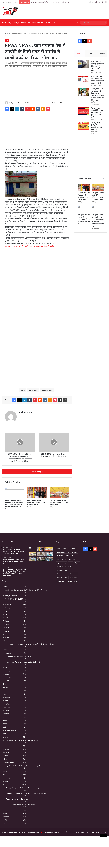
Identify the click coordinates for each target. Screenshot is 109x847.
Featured (6, 621)
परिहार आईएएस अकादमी (9, 730)
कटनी (4, 727)
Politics (6, 667)
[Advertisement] (72, 12)
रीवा (16, 33)
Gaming (7, 608)
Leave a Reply (37, 471)
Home (4, 22)
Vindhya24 (60, 581)
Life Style (6, 624)
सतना (5, 813)
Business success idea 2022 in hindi (19, 656)
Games (8, 681)
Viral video (6, 710)
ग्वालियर (6, 749)
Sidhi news (73, 577)
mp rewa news (61, 563)
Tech (54, 22)
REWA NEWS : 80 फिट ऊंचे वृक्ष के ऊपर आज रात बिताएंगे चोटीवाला (30, 246)
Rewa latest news (62, 570)
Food (6, 634)
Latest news (61, 552)
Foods (8, 677)
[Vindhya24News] (10, 11)
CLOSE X (103, 835)
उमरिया (5, 724)
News (48, 22)
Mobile (6, 701)
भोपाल (6, 756)
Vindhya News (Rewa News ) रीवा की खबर (20, 805)
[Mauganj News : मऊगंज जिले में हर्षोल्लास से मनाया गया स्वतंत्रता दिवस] (59, 492)
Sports (6, 618)
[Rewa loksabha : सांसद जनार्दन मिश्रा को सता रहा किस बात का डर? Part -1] (83, 79)
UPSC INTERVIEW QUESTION (15, 599)
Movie (6, 611)
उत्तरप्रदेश (5, 720)
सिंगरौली (6, 817)
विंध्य (29, 22)
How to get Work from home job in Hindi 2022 (23, 662)
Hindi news (72, 548)
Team (87, 832)
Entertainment (38, 22)
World (6, 674)
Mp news (34, 390)
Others (5, 684)
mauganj (7, 778)
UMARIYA (7, 781)
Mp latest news (61, 559)
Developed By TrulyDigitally (51, 832)
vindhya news (13, 103)
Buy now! (104, 832)
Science (7, 671)
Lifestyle (6, 627)
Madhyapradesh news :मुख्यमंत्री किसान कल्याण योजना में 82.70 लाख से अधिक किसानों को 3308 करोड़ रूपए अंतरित (97, 95)
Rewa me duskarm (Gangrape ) (17, 799)
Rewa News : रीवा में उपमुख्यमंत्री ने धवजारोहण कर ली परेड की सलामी (36, 502)
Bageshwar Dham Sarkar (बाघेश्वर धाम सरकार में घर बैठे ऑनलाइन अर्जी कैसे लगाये (31, 644)
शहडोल (5, 823)
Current (5, 587)
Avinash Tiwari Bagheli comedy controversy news (24, 788)
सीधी (5, 820)
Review (5, 687)
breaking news (61, 548)
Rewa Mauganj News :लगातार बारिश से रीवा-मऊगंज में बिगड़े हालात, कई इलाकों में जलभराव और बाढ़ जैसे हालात (14, 503)
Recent (89, 54)
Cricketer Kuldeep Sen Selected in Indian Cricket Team (26, 793)
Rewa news (48, 390)
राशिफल (5, 759)
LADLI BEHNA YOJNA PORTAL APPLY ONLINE (21, 740)
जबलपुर (6, 752)
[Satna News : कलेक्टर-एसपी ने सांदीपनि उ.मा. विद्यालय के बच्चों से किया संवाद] (49, 559)
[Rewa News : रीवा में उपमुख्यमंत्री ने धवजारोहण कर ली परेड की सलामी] (37, 492)
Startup (7, 704)
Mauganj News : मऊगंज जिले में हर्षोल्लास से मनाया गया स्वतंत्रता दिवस (59, 502)
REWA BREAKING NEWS (64, 566)
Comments (101, 54)
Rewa (77, 563)
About (82, 832)
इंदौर (5, 746)
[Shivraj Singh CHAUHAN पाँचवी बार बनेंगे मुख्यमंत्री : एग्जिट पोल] (83, 126)
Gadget (7, 697)
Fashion (7, 631)
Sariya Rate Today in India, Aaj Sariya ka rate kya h (22, 766)
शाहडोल (6, 810)
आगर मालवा (6, 714)
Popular (79, 54)
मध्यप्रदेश (23, 22)
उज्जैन (4, 717)
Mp (23, 390)
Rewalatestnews (62, 574)
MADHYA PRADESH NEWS (65, 555)
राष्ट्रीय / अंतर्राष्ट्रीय (13, 22)
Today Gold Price (10, 596)
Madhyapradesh (72, 552)
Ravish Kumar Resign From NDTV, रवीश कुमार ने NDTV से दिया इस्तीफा (26, 590)
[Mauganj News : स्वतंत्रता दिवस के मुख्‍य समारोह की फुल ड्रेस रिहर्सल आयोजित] (84, 209)
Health (6, 638)
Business (7, 653)
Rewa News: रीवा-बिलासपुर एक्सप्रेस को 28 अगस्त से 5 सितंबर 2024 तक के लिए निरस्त (97, 65)
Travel (6, 641)
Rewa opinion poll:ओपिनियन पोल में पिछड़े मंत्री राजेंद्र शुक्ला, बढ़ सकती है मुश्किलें (97, 112)
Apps (6, 694)
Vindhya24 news (72, 581)
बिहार (4, 734)
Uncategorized (8, 707)
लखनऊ (5, 771)
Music (6, 614)
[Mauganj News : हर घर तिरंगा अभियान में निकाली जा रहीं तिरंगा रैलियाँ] (49, 554)
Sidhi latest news (62, 577)
